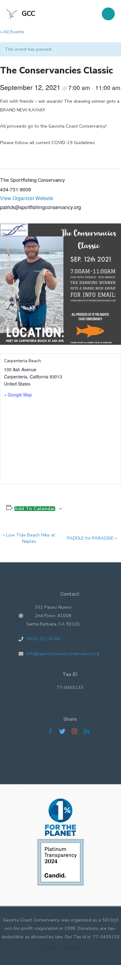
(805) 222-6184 (43, 638)
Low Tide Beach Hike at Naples (29, 538)
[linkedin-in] (88, 731)
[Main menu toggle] (108, 14)
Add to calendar (34, 508)
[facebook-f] (52, 731)
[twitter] (64, 731)
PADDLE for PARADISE (92, 538)
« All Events (12, 32)
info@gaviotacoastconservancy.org (62, 653)
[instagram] (76, 731)
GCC (28, 13)
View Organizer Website (26, 198)
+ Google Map (18, 394)
